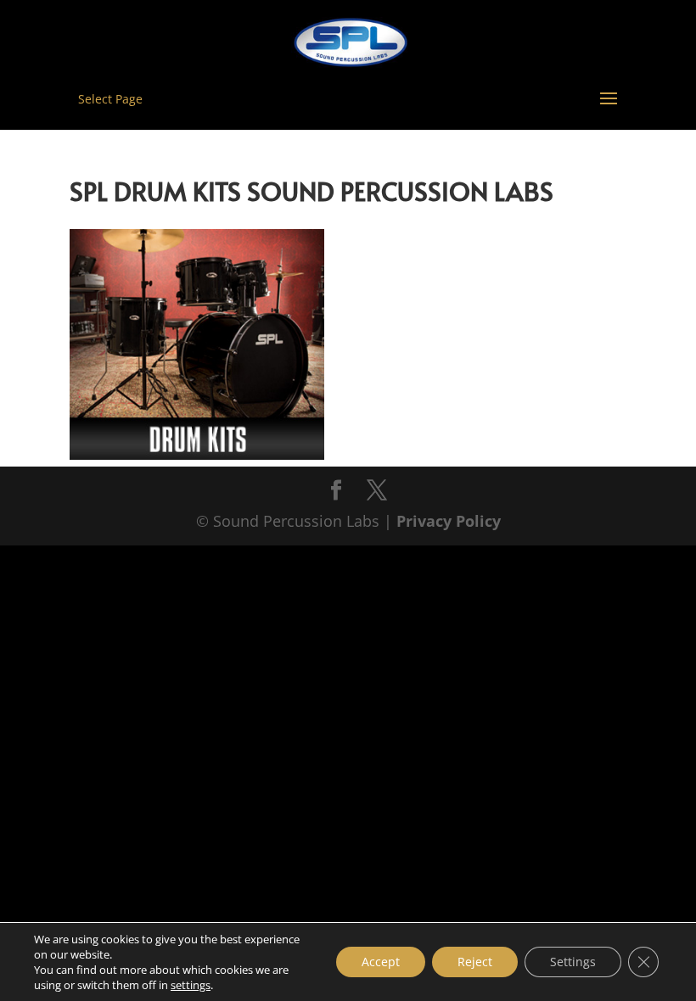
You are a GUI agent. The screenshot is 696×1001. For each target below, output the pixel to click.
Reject (474, 961)
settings (190, 985)
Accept (381, 961)
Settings (573, 961)
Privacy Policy (448, 521)
